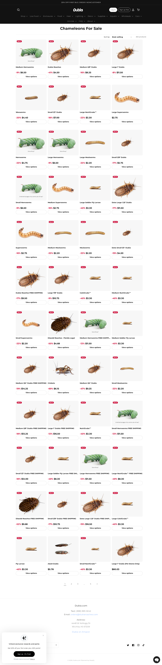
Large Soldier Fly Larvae (90, 202)
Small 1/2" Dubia (55, 112)
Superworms (21, 248)
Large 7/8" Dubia (55, 293)
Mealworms (85, 248)
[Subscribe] (55, 645)
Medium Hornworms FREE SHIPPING (95, 338)
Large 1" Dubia (118, 67)
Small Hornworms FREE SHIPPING (126, 428)
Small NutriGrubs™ (88, 564)
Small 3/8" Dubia (119, 157)
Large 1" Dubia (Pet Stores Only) (125, 564)
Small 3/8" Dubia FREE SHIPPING (62, 519)
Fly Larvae (20, 564)
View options (31, 76)
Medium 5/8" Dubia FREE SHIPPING (31, 428)
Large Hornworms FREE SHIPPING (94, 473)
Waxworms (20, 112)
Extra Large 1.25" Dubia (122, 202)
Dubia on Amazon (81, 632)
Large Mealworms (87, 157)
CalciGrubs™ (85, 293)
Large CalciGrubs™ (120, 519)
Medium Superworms (57, 202)
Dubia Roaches (54, 67)
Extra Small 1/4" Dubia (121, 248)
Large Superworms (120, 112)
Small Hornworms (23, 202)
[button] (18, 9)
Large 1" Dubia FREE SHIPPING (61, 428)
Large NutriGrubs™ (88, 112)
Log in (113, 10)
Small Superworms (24, 338)
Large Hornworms (55, 157)
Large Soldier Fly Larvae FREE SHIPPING (63, 473)
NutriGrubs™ (85, 428)
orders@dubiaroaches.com (84, 614)
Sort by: (107, 37)
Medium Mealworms (57, 248)
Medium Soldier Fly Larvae (123, 338)
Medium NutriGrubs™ (121, 293)
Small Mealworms (119, 383)
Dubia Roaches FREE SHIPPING (29, 293)
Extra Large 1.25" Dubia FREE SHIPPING (95, 519)
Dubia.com (77, 660)
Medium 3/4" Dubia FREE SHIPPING (31, 383)
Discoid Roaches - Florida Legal (61, 338)
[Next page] (97, 584)
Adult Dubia (53, 564)
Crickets (51, 383)
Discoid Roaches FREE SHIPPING (30, 519)
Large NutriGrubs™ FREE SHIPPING (127, 473)
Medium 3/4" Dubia (88, 383)
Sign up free (124, 10)
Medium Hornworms (25, 67)
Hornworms (21, 157)
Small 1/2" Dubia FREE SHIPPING (30, 473)
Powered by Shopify (87, 660)
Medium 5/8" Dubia (88, 67)
